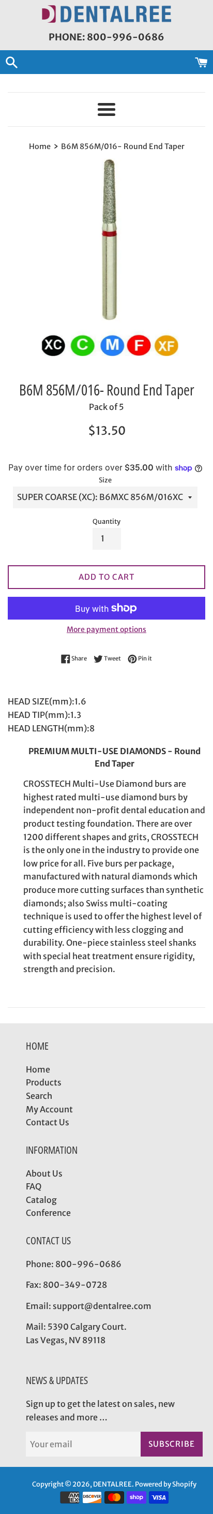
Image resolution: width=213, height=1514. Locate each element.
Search (39, 1096)
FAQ (33, 1186)
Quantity (106, 521)
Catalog (41, 1200)
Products (44, 1082)
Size (105, 480)
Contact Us (47, 1122)
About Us (44, 1173)
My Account (49, 1109)
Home (38, 1069)
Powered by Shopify (165, 1484)
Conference (48, 1213)
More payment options (106, 629)
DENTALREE (112, 1484)
